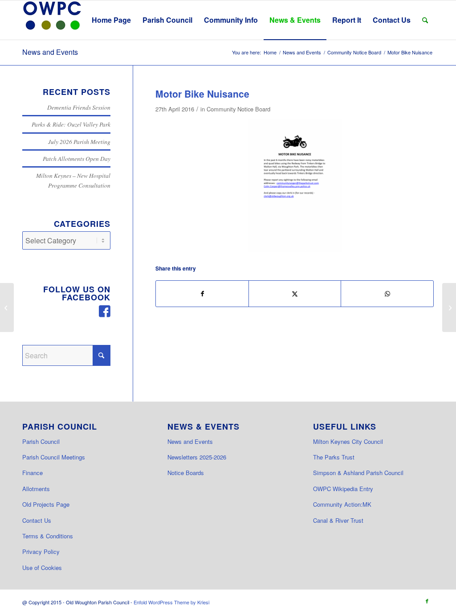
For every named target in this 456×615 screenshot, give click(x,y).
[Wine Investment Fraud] (449, 307)
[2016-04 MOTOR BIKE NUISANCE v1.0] (295, 186)
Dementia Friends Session (78, 107)
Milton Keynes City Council (348, 441)
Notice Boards (185, 472)
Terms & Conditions (47, 536)
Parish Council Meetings (53, 457)
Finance (32, 472)
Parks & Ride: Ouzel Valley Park (71, 124)
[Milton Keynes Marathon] (7, 307)
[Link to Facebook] (427, 600)
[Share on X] (295, 293)
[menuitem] (111, 20)
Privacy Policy (41, 551)
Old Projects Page (45, 504)
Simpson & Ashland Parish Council (358, 472)
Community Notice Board (238, 109)
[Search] (425, 20)
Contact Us (36, 520)
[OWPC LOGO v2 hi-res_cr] (52, 20)
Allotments (36, 488)
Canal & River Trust (338, 520)
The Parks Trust (333, 457)
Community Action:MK (342, 504)
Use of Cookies (42, 567)
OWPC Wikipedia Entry (343, 488)
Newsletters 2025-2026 (196, 457)
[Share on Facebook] (202, 293)
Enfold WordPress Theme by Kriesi (171, 602)
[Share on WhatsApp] (387, 293)
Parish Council (41, 441)
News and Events (50, 52)
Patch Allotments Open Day (76, 158)
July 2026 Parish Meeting (79, 141)
